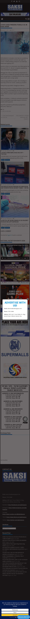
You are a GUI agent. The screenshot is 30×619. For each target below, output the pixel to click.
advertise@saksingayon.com (14, 308)
